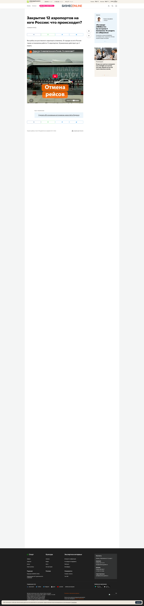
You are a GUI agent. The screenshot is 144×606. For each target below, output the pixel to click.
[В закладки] (89, 31)
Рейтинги (66, 564)
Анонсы (48, 559)
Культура (49, 554)
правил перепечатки (79, 598)
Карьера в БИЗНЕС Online (33, 573)
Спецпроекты (68, 571)
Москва (102, 1)
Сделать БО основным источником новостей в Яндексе (58, 115)
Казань (92, 1)
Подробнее (74, 602)
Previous (96, 41)
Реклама (48, 571)
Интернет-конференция (70, 559)
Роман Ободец (107, 18)
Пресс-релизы (30, 566)
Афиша (28, 559)
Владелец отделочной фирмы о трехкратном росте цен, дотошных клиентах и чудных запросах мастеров (105, 35)
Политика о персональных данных (71, 593)
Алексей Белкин (41, 110)
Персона (29, 561)
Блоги (28, 564)
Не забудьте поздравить (70, 561)
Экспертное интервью (73, 554)
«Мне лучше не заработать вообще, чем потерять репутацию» (105, 28)
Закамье (34, 5)
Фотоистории (49, 566)
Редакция (30, 571)
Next (115, 41)
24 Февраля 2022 (31, 27)
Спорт (31, 554)
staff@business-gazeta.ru (102, 575)
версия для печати (78, 130)
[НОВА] (46, 6)
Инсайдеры (67, 566)
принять (138, 602)
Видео (47, 561)
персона (98, 15)
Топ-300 (66, 576)
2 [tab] (105, 41)
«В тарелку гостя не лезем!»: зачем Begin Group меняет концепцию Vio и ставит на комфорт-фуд (105, 66)
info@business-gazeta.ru (102, 564)
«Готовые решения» (108, 20)
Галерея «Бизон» (68, 573)
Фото (47, 564)
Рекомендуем (99, 61)
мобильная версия (69, 586)
